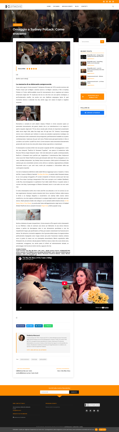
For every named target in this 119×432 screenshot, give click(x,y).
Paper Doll (45, 206)
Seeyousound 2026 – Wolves (95, 76)
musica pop (34, 359)
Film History (17, 25)
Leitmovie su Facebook (19, 417)
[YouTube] (110, 1)
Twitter (30, 325)
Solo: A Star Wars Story (63, 371)
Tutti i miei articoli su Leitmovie (36, 350)
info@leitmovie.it (17, 410)
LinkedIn (39, 325)
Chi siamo (56, 6)
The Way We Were (42, 174)
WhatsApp (48, 325)
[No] (117, 429)
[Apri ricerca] (113, 6)
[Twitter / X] (107, 1)
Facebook (21, 325)
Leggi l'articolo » (91, 58)
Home (49, 6)
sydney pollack (43, 359)
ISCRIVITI (74, 392)
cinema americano (24, 359)
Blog (77, 6)
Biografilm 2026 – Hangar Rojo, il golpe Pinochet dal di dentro (95, 55)
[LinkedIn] (113, 1)
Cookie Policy (76, 426)
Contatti (84, 6)
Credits (81, 426)
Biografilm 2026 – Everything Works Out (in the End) (94, 62)
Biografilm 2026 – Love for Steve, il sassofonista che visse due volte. (95, 70)
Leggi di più (102, 429)
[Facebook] (104, 1)
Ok (96, 429)
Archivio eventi (67, 6)
